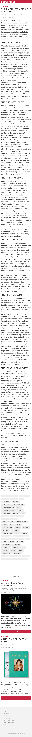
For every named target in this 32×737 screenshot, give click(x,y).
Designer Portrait (19, 513)
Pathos (12, 541)
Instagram (15, 530)
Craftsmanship (18, 504)
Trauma (5, 559)
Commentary (6, 504)
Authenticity (24, 496)
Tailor (18, 556)
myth (15, 536)
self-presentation (16, 550)
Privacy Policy (6, 718)
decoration (6, 513)
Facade (5, 519)
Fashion (13, 519)
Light (17, 533)
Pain (27, 539)
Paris (4, 541)
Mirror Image (7, 536)
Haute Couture (7, 527)
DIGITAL (9, 592)
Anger (15, 496)
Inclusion (6, 530)
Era (22, 516)
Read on (16, 631)
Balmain (5, 498)
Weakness (23, 559)
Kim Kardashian (7, 533)
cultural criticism (8, 510)
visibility (13, 559)
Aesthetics (6, 496)
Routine (5, 550)
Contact (5, 715)
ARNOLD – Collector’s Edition (14, 639)
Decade (20, 510)
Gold (11, 524)
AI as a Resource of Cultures (13, 583)
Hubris (18, 527)
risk (23, 547)
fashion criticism (8, 521)
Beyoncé (13, 498)
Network (5, 539)
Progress (17, 544)
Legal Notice (6, 713)
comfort (15, 501)
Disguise (5, 516)
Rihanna (15, 547)
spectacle (17, 553)
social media (6, 553)
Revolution (6, 547)
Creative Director (8, 507)
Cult (18, 507)
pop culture (6, 544)
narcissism (24, 536)
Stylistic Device (7, 556)
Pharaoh (20, 541)
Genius (5, 524)
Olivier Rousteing (17, 539)
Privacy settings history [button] (8, 722)
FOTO (9, 647)
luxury (25, 533)
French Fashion (21, 521)
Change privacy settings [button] (8, 720)
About (4, 711)
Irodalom (13, 647)
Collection (6, 501)
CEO (21, 498)
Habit (18, 524)
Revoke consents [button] (7, 724)
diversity (14, 516)
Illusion (25, 527)
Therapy (26, 556)
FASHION (10, 17)
